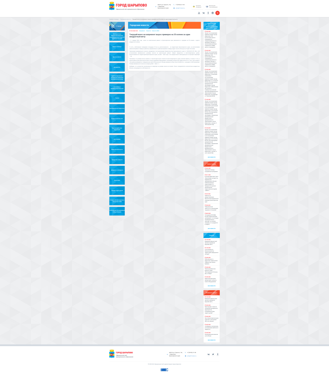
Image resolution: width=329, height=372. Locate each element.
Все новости (211, 157)
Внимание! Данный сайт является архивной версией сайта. (211, 243)
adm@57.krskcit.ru (180, 8)
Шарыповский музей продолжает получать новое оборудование (211, 280)
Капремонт (142, 30)
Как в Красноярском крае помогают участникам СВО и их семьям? (211, 319)
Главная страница (114, 19)
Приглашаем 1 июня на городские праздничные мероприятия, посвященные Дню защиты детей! (211, 310)
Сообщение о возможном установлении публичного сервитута (211, 328)
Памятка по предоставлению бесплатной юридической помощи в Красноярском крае (211, 198)
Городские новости (125, 19)
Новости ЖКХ (155, 30)
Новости (148, 30)
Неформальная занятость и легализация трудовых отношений (211, 208)
